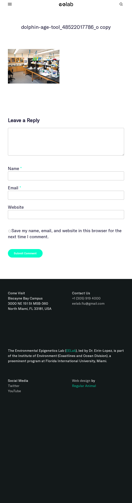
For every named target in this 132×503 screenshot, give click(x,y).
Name (15, 168)
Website (16, 207)
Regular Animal (84, 386)
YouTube (14, 391)
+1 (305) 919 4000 (86, 298)
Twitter (13, 386)
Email (14, 187)
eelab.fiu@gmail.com (88, 303)
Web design (81, 380)
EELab (71, 350)
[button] (10, 4)
